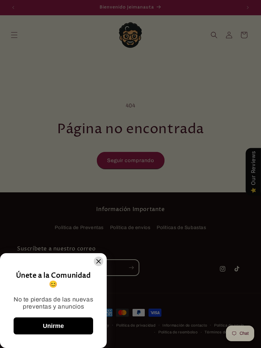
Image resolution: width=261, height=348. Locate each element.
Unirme (53, 326)
